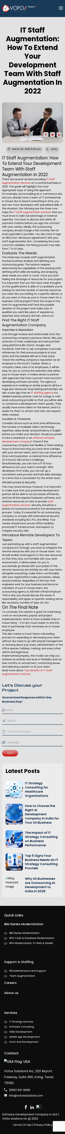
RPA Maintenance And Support (27, 971)
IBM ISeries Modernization (24, 933)
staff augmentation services (28, 503)
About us (11, 993)
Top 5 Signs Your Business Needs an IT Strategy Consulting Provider (41, 861)
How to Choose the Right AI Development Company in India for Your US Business (42, 814)
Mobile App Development (24, 1037)
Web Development (20, 1032)
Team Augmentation (22, 976)
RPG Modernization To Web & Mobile (31, 943)
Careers (10, 983)
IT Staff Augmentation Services (28, 181)
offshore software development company (28, 439)
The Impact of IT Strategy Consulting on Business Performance (41, 838)
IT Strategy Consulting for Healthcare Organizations (36, 789)
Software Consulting (21, 1026)
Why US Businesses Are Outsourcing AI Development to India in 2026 (40, 884)
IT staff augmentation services (32, 212)
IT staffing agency (42, 392)
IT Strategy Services (21, 1021)
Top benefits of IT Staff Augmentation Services (27, 672)
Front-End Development (24, 1042)
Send (10, 753)
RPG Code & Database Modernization (31, 938)
